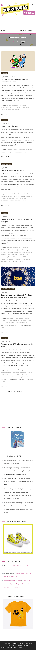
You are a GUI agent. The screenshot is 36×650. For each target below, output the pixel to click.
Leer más (4, 114)
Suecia (17, 325)
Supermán (4, 261)
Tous (24, 152)
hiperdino (18, 107)
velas (21, 261)
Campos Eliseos (6, 372)
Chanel (30, 372)
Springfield (26, 259)
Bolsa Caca (18, 194)
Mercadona (10, 110)
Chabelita (11, 250)
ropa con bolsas (20, 201)
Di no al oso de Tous (9, 126)
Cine (21, 643)
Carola (27, 318)
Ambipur (9, 248)
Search (31, 31)
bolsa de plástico (6, 196)
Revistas (19, 645)
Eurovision (24, 320)
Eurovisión (11, 645)
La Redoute (16, 374)
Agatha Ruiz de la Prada (14, 370)
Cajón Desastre (6, 164)
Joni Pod (12, 77)
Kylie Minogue (17, 152)
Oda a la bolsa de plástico (12, 171)
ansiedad (9, 194)
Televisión (7, 643)
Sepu (10, 379)
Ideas (28, 252)
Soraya (11, 325)
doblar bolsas (13, 198)
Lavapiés (21, 255)
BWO (12, 318)
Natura (19, 257)
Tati (19, 379)
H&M (30, 320)
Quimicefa (4, 325)
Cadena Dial (20, 318)
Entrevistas (28, 643)
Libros (26, 645)
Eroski (3, 107)
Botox (8, 318)
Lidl (24, 107)
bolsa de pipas (27, 194)
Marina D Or (12, 257)
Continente (4, 198)
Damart (3, 374)
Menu (5, 30)
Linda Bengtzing (10, 323)
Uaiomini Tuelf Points (8, 289)
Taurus (23, 325)
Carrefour (15, 105)
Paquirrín (4, 259)
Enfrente (3, 252)
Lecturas (24, 374)
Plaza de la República (19, 377)
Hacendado (10, 107)
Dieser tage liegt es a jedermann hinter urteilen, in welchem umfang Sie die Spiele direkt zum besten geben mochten (18, 471)
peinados (23, 198)
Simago (4, 73)
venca (23, 379)
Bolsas (8, 105)
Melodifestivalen (21, 323)
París (9, 377)
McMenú (3, 377)
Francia (9, 374)
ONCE (24, 257)
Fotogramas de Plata (14, 252)
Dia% (26, 105)
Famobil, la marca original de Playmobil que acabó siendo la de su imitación (17, 584)
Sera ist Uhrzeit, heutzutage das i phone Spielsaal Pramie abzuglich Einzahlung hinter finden (18, 481)
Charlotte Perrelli (14, 320)
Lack (2, 323)
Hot (23, 252)
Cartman (4, 250)
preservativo (5, 201)
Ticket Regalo (13, 261)
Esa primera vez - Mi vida (12, 581)
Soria (15, 379)
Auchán (25, 370)
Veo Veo (8, 327)
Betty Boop (16, 248)
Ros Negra (18, 259)
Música (15, 643)
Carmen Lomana (12, 150)
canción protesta (19, 196)
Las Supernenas (12, 255)
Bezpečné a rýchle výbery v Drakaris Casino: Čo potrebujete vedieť (18, 461)
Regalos (11, 259)
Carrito (22, 105)
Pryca (17, 110)
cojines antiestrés (21, 250)
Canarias (16, 372)
